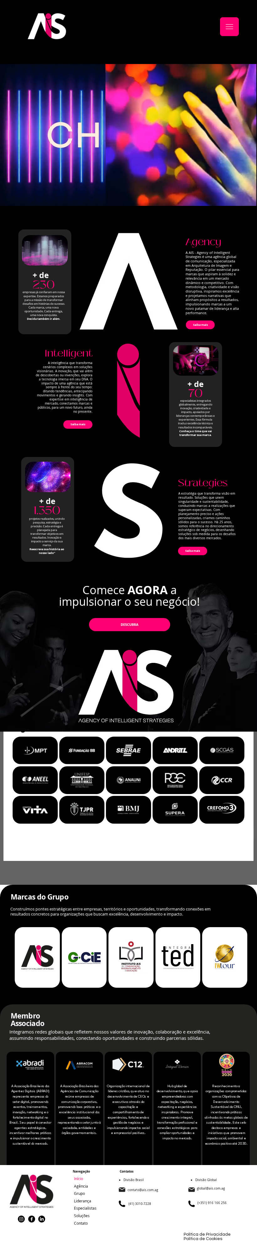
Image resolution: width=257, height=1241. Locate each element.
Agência (81, 1186)
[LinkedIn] (41, 1219)
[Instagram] (21, 1219)
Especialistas (85, 1208)
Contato (81, 1223)
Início (78, 1178)
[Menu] (229, 26)
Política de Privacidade (207, 1234)
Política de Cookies (203, 1239)
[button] (245, 198)
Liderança (82, 1200)
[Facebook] (31, 1219)
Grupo (79, 1193)
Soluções (82, 1215)
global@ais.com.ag (211, 1188)
